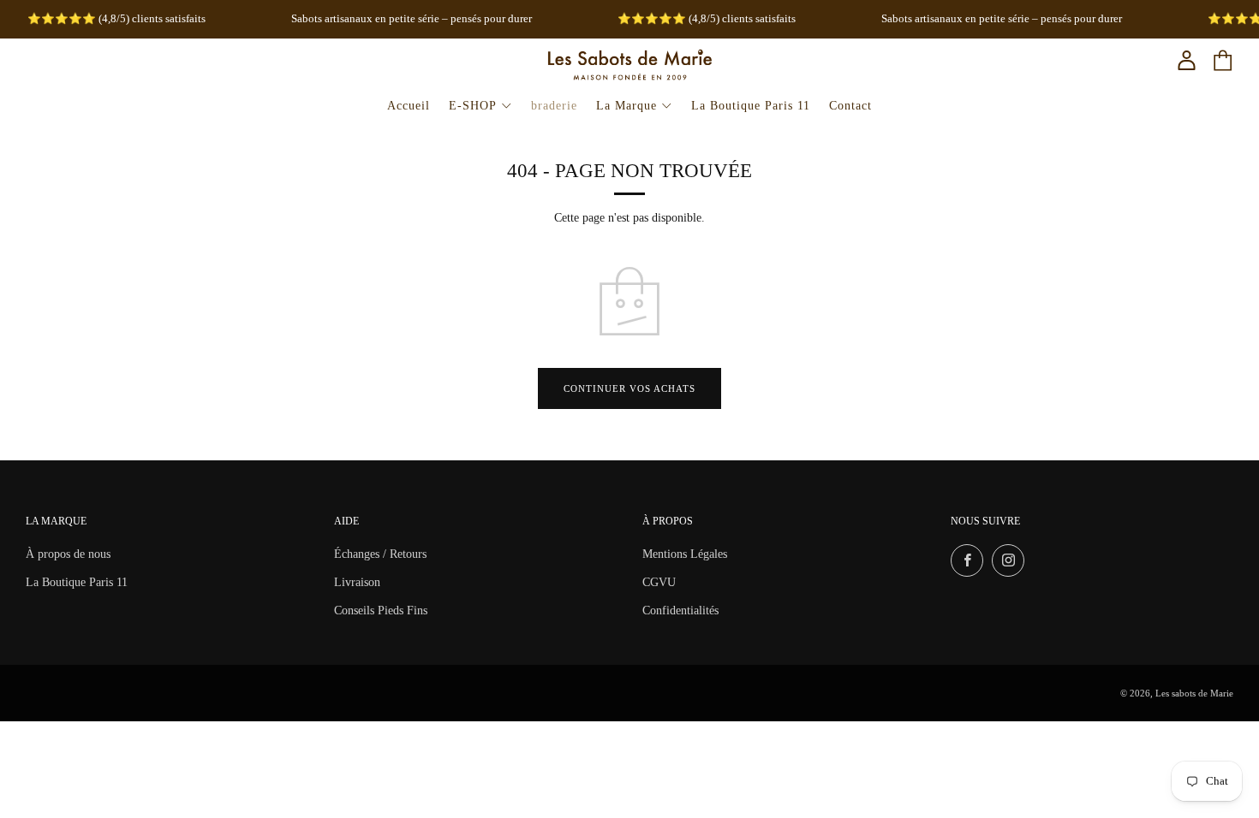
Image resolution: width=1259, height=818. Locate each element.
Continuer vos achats (629, 388)
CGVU (659, 582)
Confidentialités (680, 610)
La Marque (626, 105)
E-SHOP (473, 105)
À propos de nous (68, 554)
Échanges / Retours (380, 554)
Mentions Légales (684, 554)
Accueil (408, 105)
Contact (850, 105)
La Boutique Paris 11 (750, 105)
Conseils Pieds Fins (380, 610)
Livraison (357, 582)
